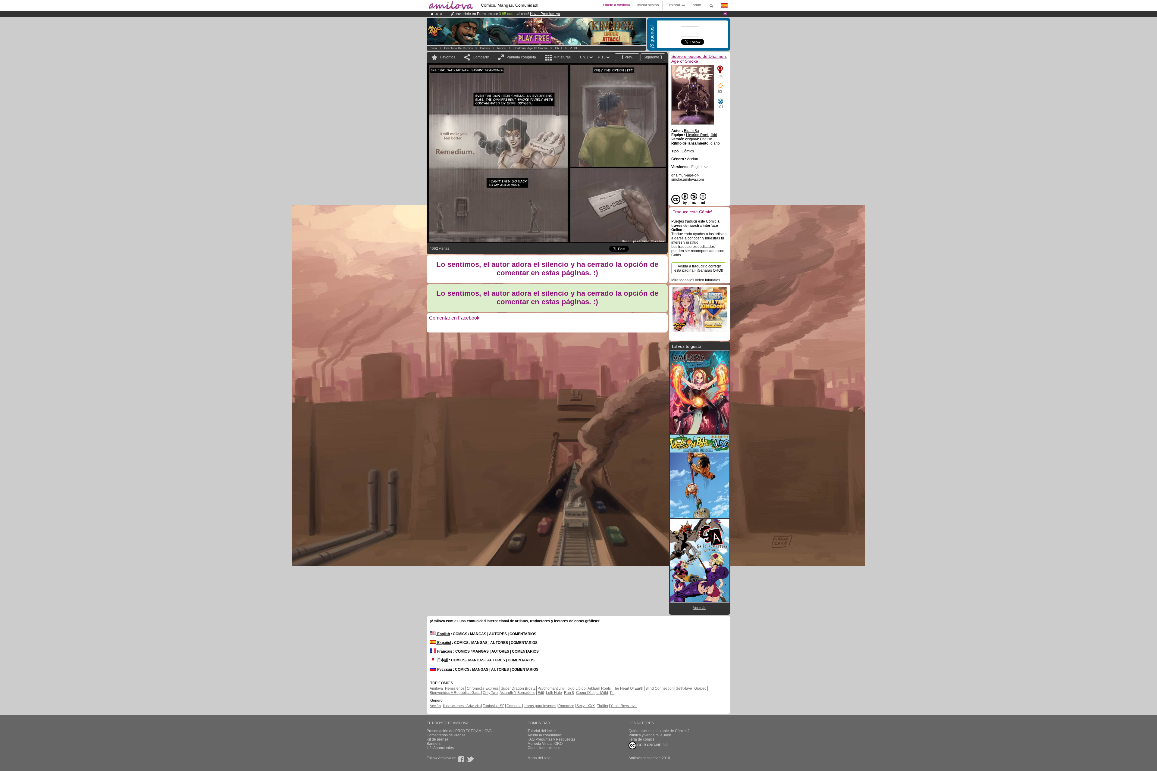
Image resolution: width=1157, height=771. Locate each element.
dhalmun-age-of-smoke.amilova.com (687, 177)
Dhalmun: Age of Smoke (530, 48)
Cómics (485, 48)
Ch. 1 (559, 48)
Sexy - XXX (585, 706)
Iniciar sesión (648, 5)
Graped (700, 688)
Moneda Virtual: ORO (545, 743)
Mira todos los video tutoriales (695, 280)
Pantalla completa (521, 57)
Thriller (602, 706)
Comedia (514, 706)
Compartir (481, 57)
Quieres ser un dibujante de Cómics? (659, 731)
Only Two (490, 693)
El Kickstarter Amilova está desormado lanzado (490, 14)
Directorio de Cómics (458, 48)
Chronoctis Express (483, 688)
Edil (541, 693)
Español (443, 643)
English (697, 167)
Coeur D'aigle (588, 693)
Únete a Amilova (616, 5)
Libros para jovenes (540, 706)
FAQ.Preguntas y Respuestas (551, 739)
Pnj (613, 693)
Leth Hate (554, 693)
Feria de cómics (641, 739)
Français (444, 651)
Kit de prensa (437, 739)
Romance (566, 706)
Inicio (433, 48)
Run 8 (569, 693)
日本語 (442, 660)
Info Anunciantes (440, 748)
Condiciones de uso (544, 748)
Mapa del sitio (539, 758)
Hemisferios (455, 688)
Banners (434, 743)
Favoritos (447, 57)
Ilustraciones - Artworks (462, 706)
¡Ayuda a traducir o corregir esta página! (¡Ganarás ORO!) (698, 268)
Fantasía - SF (493, 706)
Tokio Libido (576, 688)
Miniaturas (562, 57)
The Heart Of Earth (628, 688)
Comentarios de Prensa (446, 735)
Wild (604, 693)
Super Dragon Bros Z (518, 688)
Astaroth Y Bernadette (517, 693)
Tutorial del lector (542, 731)
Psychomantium (551, 688)
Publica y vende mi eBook (650, 735)
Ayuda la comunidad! (545, 735)
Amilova (436, 688)
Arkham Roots (599, 688)
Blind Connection (659, 688)
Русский (444, 669)
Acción (501, 48)
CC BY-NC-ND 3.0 (652, 745)
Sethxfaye (684, 688)
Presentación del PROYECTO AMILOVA (459, 731)
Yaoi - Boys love (623, 706)
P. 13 (573, 48)
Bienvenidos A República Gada (455, 693)
